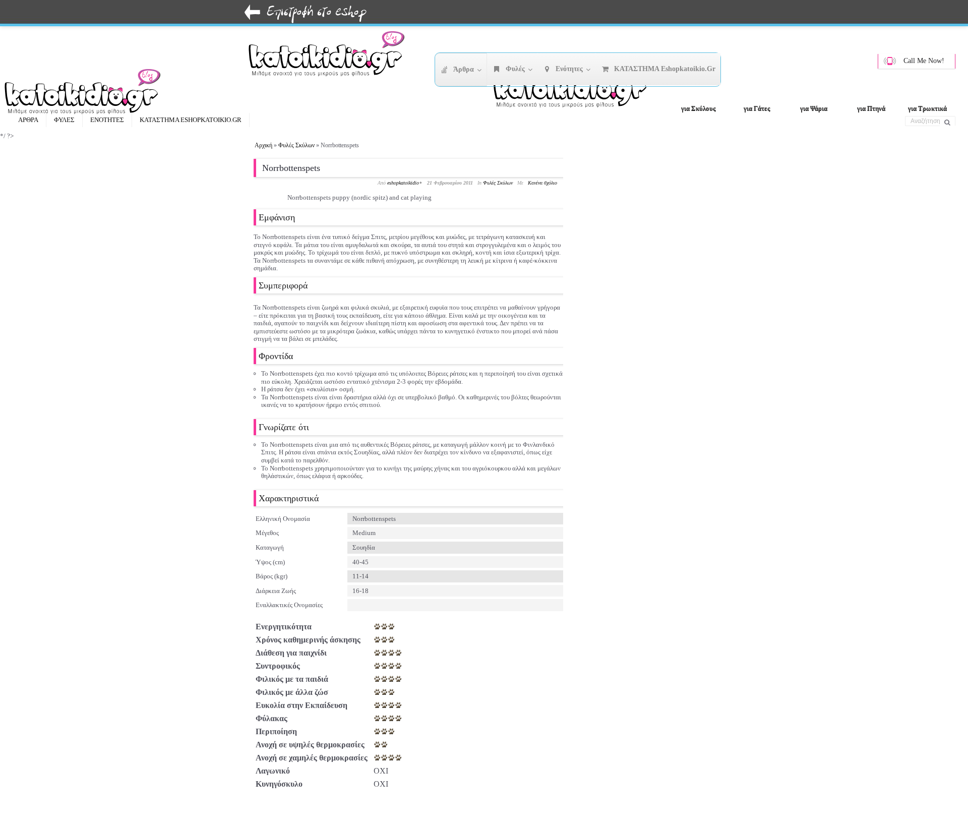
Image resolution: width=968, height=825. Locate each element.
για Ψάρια (813, 108)
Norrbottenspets (291, 168)
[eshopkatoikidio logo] (575, 88)
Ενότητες (107, 120)
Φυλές (64, 120)
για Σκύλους (698, 108)
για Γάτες (757, 108)
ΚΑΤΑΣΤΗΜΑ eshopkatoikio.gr (190, 120)
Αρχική (263, 145)
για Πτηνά (871, 108)
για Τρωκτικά (927, 108)
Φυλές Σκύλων (296, 145)
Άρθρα (28, 120)
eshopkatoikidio (403, 183)
